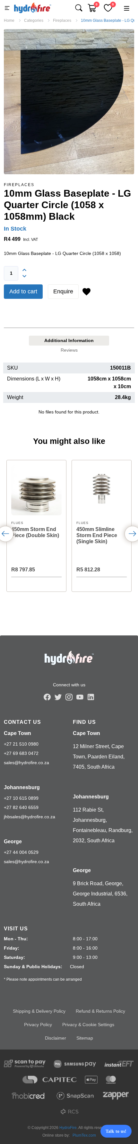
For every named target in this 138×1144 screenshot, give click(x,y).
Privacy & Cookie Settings (88, 1024)
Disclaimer (55, 1038)
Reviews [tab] (69, 350)
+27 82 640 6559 (21, 807)
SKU (12, 368)
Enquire (63, 291)
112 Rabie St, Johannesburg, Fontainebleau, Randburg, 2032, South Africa (103, 825)
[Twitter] (58, 696)
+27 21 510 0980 (21, 744)
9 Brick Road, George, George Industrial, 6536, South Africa (100, 894)
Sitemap (84, 1038)
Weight (15, 397)
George (13, 841)
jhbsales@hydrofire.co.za (29, 816)
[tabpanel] (69, 392)
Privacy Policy (38, 1024)
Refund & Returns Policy (100, 1011)
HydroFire (68, 1127)
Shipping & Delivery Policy (39, 1011)
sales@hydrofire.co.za (26, 762)
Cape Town (17, 733)
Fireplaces (19, 185)
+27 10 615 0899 (21, 798)
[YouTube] (79, 696)
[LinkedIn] (90, 696)
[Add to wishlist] (86, 291)
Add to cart (23, 291)
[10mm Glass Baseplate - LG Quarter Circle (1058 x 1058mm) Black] (69, 101)
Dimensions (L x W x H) (33, 378)
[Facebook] (47, 696)
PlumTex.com (84, 1135)
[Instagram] (69, 696)
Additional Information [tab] (69, 340)
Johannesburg (22, 787)
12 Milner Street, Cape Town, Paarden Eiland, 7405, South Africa (99, 757)
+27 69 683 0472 (21, 753)
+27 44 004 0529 (21, 852)
